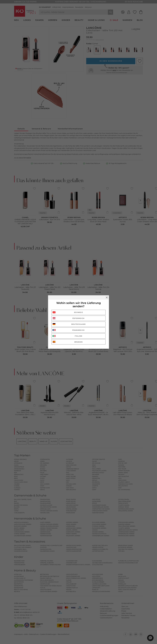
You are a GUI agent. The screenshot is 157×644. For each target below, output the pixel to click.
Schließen (107, 297)
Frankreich (78, 330)
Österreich (78, 318)
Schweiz (78, 312)
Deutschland (78, 324)
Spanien (78, 342)
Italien (78, 336)
